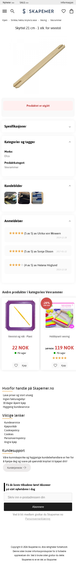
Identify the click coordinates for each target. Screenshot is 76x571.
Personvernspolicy (14, 438)
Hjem (4, 20)
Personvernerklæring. (38, 518)
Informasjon (67, 2)
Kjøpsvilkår (10, 426)
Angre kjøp (10, 442)
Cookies (8, 434)
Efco (7, 156)
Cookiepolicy (11, 430)
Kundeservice (12, 422)
